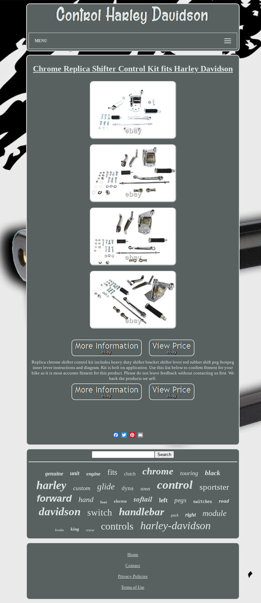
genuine (54, 473)
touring (189, 473)
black (212, 472)
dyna (128, 488)
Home (132, 554)
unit (75, 473)
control (175, 484)
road (224, 501)
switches (202, 501)
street (145, 488)
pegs (180, 500)
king (75, 529)
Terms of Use (132, 587)
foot (103, 502)
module (215, 513)
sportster (214, 486)
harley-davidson (175, 525)
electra (120, 501)
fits (112, 472)
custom (81, 488)
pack (174, 515)
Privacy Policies (132, 576)
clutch (130, 473)
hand (86, 499)
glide (106, 486)
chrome (157, 471)
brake (59, 530)
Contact (132, 565)
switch (99, 512)
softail (143, 499)
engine (93, 473)
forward (54, 498)
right (190, 515)
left (163, 500)
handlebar (141, 512)
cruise (90, 530)
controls (117, 526)
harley (51, 485)
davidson (60, 511)
